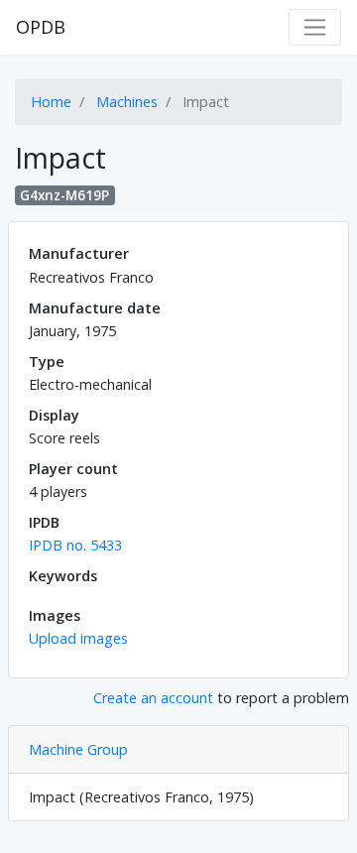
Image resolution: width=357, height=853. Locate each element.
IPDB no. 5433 (75, 545)
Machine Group (78, 749)
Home (51, 101)
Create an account (153, 697)
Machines (127, 101)
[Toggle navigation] (315, 27)
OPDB (40, 27)
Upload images (78, 638)
